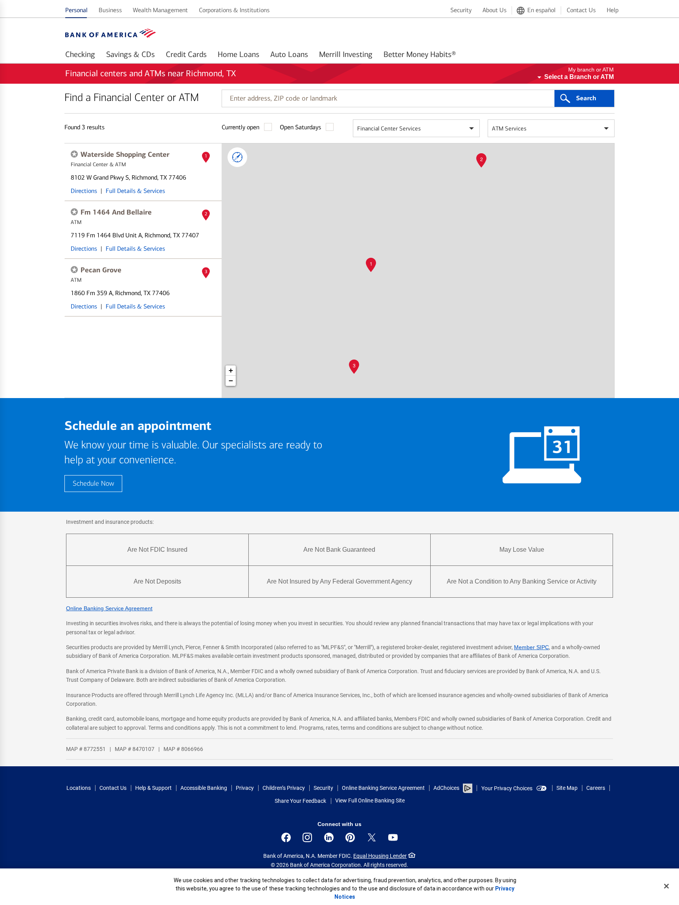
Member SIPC (531, 647)
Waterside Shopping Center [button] (125, 154)
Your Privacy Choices (506, 788)
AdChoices (446, 788)
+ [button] (231, 370)
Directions (84, 191)
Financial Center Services (389, 128)
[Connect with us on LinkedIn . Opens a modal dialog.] (329, 837)
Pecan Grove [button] (101, 270)
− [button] (231, 380)
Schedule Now (93, 483)
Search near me (237, 157)
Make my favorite (74, 154)
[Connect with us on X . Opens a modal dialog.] (371, 837)
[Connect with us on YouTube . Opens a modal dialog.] (393, 837)
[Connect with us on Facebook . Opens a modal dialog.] (286, 837)
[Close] (666, 886)
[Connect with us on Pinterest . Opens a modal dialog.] (350, 837)
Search (586, 98)
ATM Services (509, 128)
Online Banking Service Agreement (109, 608)
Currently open (240, 127)
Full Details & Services (135, 191)
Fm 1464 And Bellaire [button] (116, 212)
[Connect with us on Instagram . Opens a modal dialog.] (307, 837)
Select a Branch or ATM (579, 76)
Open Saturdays (300, 127)
